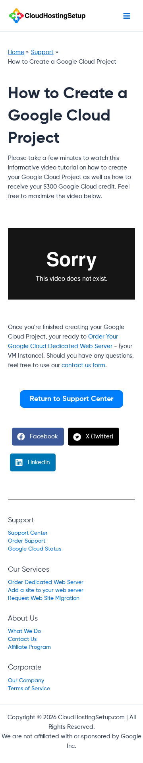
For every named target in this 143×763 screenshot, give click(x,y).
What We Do (24, 631)
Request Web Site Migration (43, 598)
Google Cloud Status (34, 549)
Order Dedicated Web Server (45, 582)
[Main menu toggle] (126, 16)
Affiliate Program (29, 647)
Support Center (28, 533)
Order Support (26, 541)
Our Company (26, 680)
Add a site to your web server (45, 590)
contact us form (83, 365)
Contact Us (22, 639)
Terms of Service (29, 688)
